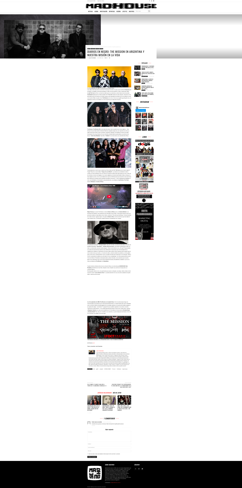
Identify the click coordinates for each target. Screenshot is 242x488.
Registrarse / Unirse (100, 0)
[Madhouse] (121, 6)
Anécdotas (97, 48)
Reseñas (119, 11)
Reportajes (112, 11)
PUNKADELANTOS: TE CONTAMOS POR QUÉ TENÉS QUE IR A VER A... (148, 66)
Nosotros (131, 11)
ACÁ (94, 343)
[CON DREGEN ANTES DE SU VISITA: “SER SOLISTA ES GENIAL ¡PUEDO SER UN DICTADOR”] (94, 400)
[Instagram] (152, 1)
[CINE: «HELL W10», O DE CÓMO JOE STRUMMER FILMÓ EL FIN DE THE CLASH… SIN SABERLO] (124, 400)
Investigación (103, 11)
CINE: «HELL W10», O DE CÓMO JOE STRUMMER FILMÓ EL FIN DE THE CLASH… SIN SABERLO (124, 408)
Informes (119, 404)
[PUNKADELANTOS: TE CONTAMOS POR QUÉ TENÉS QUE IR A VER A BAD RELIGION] (137, 68)
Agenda (96, 11)
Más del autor (117, 392)
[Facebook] (149, 1)
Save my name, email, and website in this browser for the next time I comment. (104, 453)
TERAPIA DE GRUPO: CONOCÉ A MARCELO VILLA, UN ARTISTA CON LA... (148, 73)
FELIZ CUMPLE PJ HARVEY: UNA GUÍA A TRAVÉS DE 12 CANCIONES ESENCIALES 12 (96, 385)
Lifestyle (124, 11)
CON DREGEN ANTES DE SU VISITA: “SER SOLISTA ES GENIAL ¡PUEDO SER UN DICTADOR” (93, 408)
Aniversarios (105, 404)
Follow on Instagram (140, 110)
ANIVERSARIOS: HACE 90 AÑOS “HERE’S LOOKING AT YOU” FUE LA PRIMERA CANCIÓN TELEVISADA (108, 408)
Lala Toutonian (92, 57)
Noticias (90, 11)
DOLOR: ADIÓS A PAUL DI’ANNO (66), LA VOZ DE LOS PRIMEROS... (148, 93)
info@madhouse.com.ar (115, 482)
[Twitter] (154, 1)
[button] (138, 115)
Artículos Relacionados (104, 392)
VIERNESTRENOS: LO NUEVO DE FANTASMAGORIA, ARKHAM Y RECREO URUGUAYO (147, 80)
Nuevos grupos (144, 76)
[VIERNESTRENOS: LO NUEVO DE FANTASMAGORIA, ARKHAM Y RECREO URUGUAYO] (137, 81)
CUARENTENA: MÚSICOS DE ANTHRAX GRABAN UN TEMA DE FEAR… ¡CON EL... (148, 87)
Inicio (88, 46)
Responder (93, 425)
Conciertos (101, 48)
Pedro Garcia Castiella (97, 422)
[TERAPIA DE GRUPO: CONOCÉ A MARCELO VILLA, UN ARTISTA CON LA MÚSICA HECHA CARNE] (137, 74)
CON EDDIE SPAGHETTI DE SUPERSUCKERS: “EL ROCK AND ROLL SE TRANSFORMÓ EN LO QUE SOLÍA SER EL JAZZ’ (121, 386)
